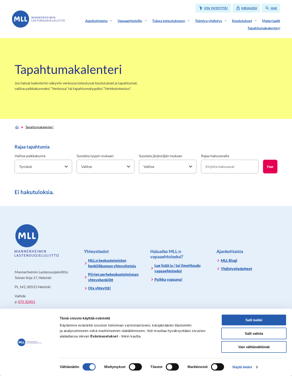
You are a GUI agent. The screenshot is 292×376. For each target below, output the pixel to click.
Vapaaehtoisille (129, 20)
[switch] (135, 367)
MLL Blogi (229, 260)
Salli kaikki (253, 320)
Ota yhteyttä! (99, 288)
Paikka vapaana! (168, 279)
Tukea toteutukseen (168, 20)
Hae (270, 166)
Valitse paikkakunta (30, 156)
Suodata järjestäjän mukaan (160, 156)
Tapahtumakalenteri (264, 28)
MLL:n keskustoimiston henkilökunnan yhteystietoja (112, 263)
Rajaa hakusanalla (215, 156)
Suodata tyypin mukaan (95, 156)
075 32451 (26, 301)
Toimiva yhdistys (208, 20)
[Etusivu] (17, 127)
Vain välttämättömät (254, 347)
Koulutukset (242, 20)
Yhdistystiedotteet (236, 268)
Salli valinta (254, 333)
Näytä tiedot (242, 367)
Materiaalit (271, 20)
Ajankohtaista (96, 20)
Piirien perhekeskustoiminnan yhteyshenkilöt (113, 277)
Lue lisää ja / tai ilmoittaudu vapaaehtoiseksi (177, 268)
